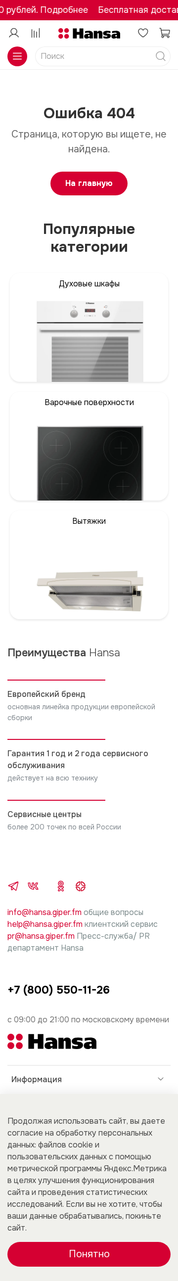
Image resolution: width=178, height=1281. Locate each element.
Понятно (89, 1254)
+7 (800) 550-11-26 (58, 990)
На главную (89, 183)
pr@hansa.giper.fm (41, 936)
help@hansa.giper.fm (45, 924)
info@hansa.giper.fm (44, 912)
